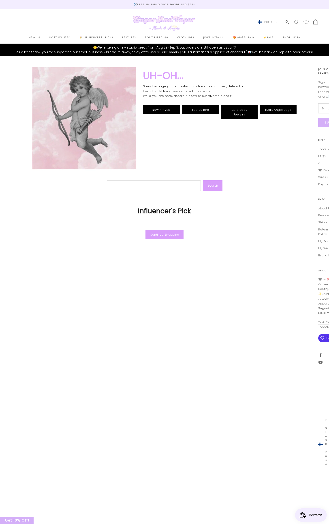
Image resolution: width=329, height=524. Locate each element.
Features (129, 37)
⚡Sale (268, 37)
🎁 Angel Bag (243, 37)
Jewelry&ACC (213, 37)
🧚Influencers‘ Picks (96, 37)
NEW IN (34, 37)
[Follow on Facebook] (320, 355)
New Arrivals (161, 110)
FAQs (322, 156)
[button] (17, 520)
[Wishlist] (306, 22)
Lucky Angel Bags (278, 110)
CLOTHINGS (185, 37)
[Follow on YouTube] (320, 362)
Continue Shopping (164, 234)
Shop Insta (291, 37)
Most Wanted (59, 37)
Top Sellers (200, 110)
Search (212, 185)
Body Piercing (156, 37)
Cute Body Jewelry (239, 112)
